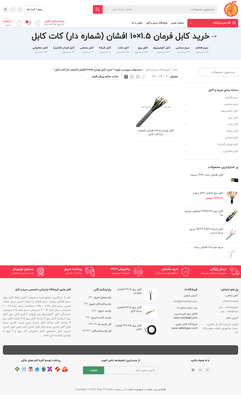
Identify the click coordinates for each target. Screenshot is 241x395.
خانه (175, 70)
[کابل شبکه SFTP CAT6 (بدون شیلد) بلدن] (232, 233)
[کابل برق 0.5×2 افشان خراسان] (150, 294)
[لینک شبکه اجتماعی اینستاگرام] (20, 9)
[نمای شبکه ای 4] (126, 77)
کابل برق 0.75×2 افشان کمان (128, 327)
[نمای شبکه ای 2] (138, 77)
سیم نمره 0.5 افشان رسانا (208, 247)
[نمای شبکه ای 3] (132, 77)
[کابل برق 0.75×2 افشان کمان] (150, 330)
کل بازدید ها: (103, 324)
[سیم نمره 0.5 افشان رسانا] (232, 252)
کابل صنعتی (231, 137)
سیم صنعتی (231, 104)
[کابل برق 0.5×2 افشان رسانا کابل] (150, 312)
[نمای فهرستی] (143, 76)
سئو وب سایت (135, 389)
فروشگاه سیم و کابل (157, 70)
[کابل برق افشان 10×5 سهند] (232, 197)
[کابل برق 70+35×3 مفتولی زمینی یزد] (232, 215)
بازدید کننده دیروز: (100, 317)
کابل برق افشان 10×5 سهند (208, 193)
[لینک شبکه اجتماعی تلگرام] (5, 9)
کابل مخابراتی (230, 151)
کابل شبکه (232, 131)
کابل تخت (232, 124)
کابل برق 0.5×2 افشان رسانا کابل (129, 309)
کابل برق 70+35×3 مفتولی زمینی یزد (204, 213)
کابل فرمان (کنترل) (227, 144)
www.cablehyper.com (184, 328)
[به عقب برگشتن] (214, 36)
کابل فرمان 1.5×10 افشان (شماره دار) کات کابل (156, 132)
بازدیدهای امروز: (101, 297)
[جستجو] (98, 9)
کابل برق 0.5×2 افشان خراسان (129, 291)
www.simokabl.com (185, 318)
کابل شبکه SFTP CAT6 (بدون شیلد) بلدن (206, 231)
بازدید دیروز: (104, 311)
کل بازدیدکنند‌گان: (101, 331)
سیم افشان (231, 97)
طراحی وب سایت (156, 389)
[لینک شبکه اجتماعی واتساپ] (13, 9)
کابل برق (233, 117)
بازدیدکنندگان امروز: (99, 304)
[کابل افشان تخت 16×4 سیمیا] (232, 179)
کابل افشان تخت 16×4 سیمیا (207, 175)
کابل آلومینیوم (229, 111)
